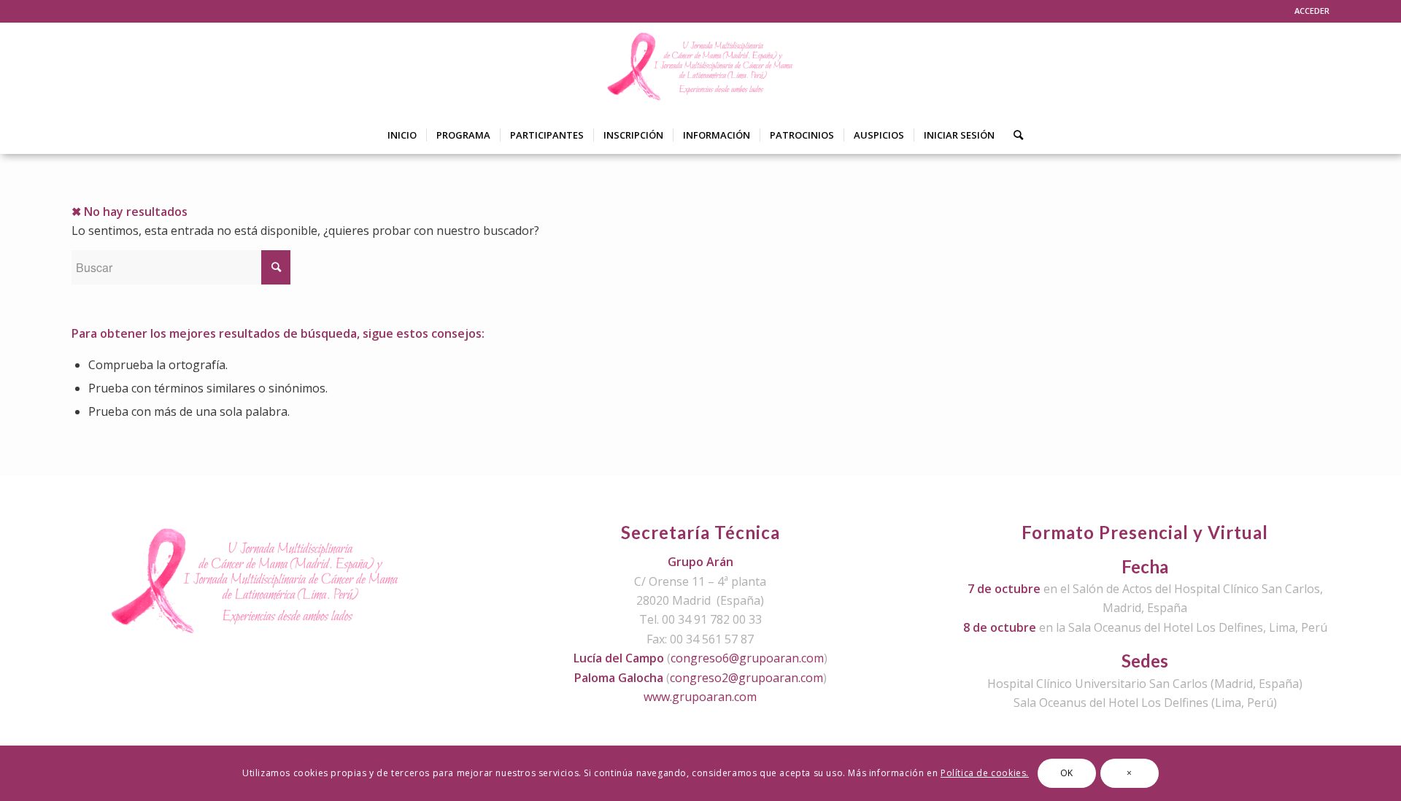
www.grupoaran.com (700, 697)
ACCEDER (1311, 10)
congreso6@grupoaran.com (747, 658)
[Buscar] (1013, 135)
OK (1066, 773)
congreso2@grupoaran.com (746, 678)
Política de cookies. (985, 773)
